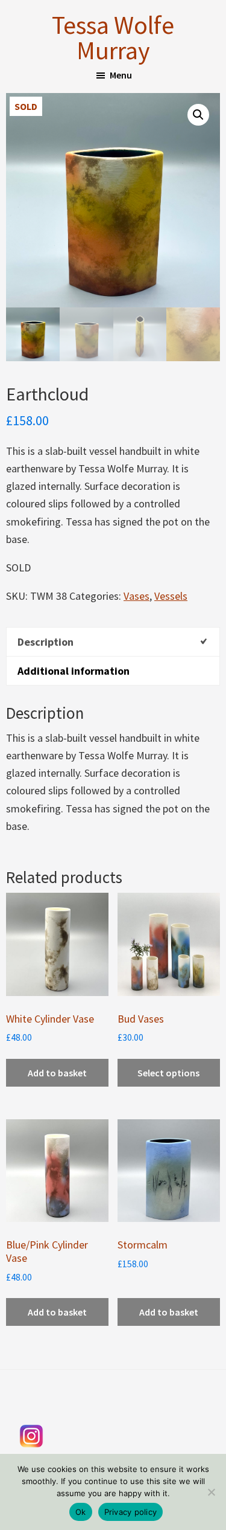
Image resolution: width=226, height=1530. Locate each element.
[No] (211, 1492)
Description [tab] (45, 642)
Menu (121, 75)
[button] (198, 115)
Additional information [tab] (73, 671)
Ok (80, 1512)
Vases (136, 596)
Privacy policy (130, 1512)
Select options (168, 1073)
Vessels (170, 596)
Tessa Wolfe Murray (113, 37)
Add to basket (57, 1073)
